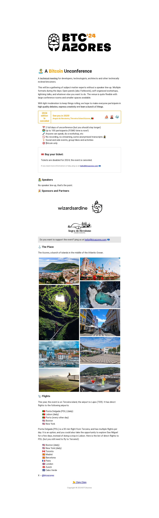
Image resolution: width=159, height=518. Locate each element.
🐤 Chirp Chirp (79, 482)
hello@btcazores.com (89, 166)
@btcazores (48, 475)
